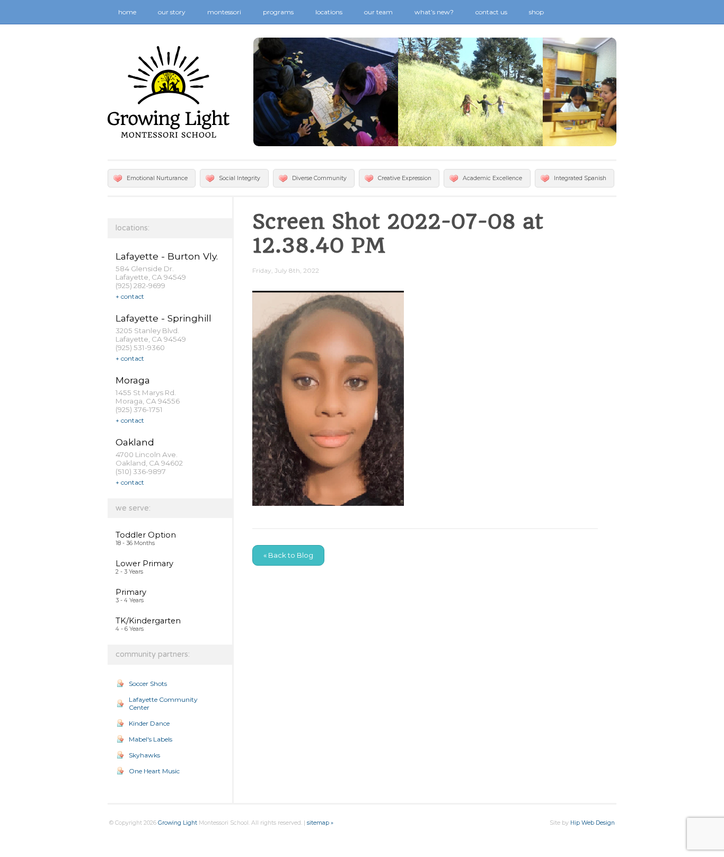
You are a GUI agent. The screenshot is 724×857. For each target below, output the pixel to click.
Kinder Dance (149, 723)
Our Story (172, 12)
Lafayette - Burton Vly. (167, 256)
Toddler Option (146, 535)
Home (127, 12)
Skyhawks (144, 755)
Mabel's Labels (150, 739)
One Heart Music (154, 771)
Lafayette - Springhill (163, 318)
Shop (536, 12)
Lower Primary (144, 563)
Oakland (135, 442)
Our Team (378, 12)
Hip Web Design (592, 822)
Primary (131, 592)
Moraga (133, 380)
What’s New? (434, 12)
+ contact (130, 296)
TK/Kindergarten (148, 621)
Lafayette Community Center (163, 703)
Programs (278, 12)
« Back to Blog (288, 555)
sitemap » (320, 822)
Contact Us (491, 12)
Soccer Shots (148, 684)
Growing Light (177, 822)
